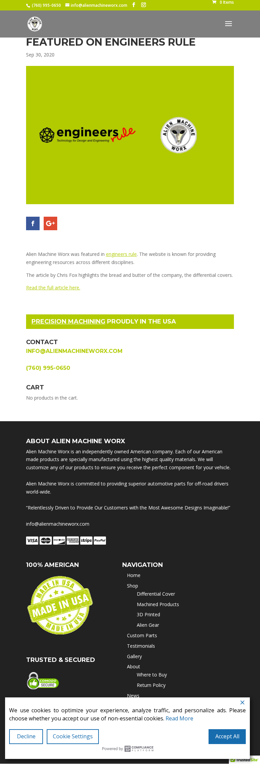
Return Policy (151, 685)
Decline (26, 736)
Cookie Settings (73, 736)
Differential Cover (156, 594)
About (133, 666)
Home (133, 575)
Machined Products (158, 604)
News (133, 695)
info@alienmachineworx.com (74, 351)
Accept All (227, 736)
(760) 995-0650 (46, 5)
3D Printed (148, 614)
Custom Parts (142, 635)
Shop (132, 585)
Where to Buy (152, 674)
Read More (179, 718)
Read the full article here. (53, 287)
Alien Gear (148, 625)
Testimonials (141, 646)
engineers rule (121, 254)
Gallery (134, 656)
